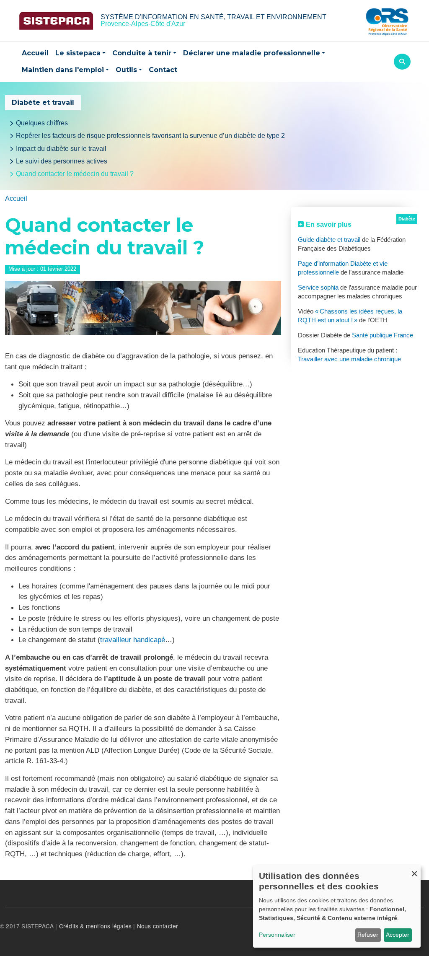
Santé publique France (382, 335)
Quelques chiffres (42, 123)
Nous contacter (157, 926)
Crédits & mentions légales (95, 926)
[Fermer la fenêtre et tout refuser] (414, 870)
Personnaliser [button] (277, 934)
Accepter (397, 934)
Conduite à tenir (141, 53)
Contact (163, 70)
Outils (126, 70)
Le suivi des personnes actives (61, 161)
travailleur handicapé (132, 639)
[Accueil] (56, 21)
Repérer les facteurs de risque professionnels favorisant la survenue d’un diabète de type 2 (150, 135)
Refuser (367, 934)
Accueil (35, 53)
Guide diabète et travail (329, 239)
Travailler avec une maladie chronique (349, 359)
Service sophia (318, 287)
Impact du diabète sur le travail (61, 148)
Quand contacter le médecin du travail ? (75, 173)
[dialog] (337, 906)
